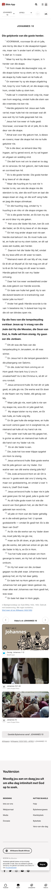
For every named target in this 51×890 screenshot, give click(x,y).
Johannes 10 (14, 720)
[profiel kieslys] (44, 4)
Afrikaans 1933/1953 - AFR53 (22, 741)
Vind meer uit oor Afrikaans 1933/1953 (17, 610)
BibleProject (11, 655)
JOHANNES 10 (7, 13)
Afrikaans (5, 741)
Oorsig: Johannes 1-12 (18, 652)
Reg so (42, 864)
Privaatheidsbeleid (11, 867)
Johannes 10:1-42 (16, 686)
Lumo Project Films (13, 688)
